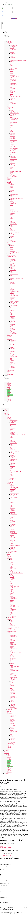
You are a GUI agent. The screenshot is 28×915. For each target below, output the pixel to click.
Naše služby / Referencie (7, 35)
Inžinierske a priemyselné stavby (10, 107)
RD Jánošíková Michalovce (13, 79)
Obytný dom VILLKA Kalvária (9, 398)
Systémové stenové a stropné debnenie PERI (13, 344)
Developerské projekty (10, 243)
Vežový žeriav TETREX (12, 362)
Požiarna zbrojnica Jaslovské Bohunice (12, 135)
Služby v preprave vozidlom (12, 366)
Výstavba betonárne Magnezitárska (13, 175)
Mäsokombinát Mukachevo (13, 46)
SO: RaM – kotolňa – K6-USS (12, 128)
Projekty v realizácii (6, 377)
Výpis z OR (3, 872)
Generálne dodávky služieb (9, 43)
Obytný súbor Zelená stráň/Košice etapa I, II (13, 203)
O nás (5, 410)
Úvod (5, 409)
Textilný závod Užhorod (12, 145)
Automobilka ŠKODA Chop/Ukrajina (13, 121)
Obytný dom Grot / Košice (12, 187)
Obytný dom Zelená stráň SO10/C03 (10, 392)
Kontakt (6, 402)
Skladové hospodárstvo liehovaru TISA (13, 140)
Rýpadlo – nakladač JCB (12, 350)
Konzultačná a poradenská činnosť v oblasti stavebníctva (10, 371)
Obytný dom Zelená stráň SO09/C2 (9, 385)
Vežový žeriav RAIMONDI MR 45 (13, 356)
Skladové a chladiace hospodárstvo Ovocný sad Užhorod (13, 85)
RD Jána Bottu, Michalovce (13, 101)
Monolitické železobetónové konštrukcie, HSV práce (11, 255)
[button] (5, 404)
